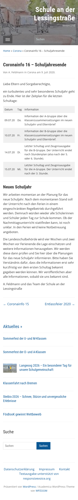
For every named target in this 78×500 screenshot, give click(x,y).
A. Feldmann (16, 72)
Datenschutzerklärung (19, 469)
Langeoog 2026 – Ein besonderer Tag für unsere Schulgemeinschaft (45, 368)
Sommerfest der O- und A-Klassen (24, 352)
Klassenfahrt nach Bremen (20, 383)
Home (6, 50)
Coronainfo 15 (16, 304)
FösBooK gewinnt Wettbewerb (22, 414)
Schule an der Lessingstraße (54, 13)
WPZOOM (41, 490)
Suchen (70, 39)
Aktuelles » (12, 326)
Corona (17, 50)
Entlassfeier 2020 (60, 304)
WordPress (29, 486)
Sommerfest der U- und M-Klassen (24, 338)
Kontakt (64, 469)
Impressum (47, 469)
